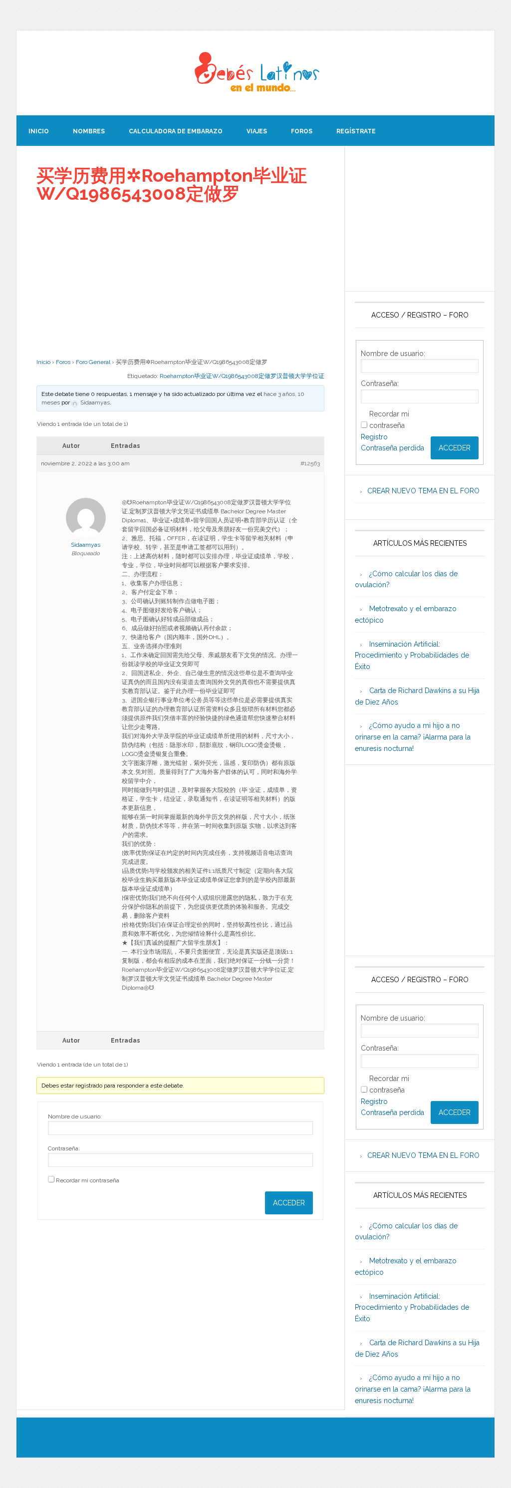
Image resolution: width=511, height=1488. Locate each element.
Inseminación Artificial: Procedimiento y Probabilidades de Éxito (412, 655)
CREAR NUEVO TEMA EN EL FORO (423, 491)
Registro (374, 437)
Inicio (43, 362)
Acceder (289, 1203)
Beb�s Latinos (255, 72)
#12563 (310, 463)
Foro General (93, 362)
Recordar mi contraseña (87, 1180)
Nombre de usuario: (75, 1116)
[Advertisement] (180, 280)
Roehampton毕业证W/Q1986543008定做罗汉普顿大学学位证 (242, 375)
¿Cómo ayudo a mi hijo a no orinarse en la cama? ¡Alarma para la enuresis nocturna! (413, 737)
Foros (63, 362)
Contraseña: (64, 1148)
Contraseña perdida (392, 448)
